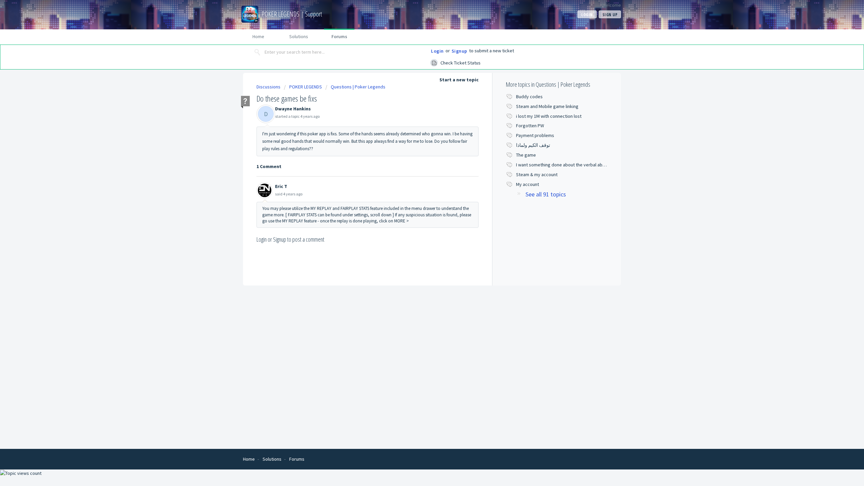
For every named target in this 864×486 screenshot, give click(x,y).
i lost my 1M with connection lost (549, 116)
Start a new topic (459, 80)
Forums (339, 36)
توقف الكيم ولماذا (533, 145)
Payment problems (535, 135)
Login (437, 51)
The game (526, 155)
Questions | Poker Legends (358, 87)
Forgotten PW (530, 126)
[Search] (257, 52)
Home (258, 36)
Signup (459, 51)
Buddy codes (529, 96)
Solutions (298, 36)
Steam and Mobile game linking (547, 106)
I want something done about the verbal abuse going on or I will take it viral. (592, 165)
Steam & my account (537, 174)
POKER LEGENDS (305, 87)
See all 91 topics (545, 194)
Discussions (268, 87)
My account (527, 184)
